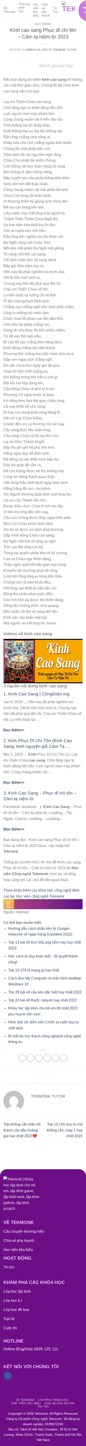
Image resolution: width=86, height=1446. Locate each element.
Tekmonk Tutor (64, 49)
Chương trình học (24, 7)
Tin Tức (55, 10)
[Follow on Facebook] (7, 1376)
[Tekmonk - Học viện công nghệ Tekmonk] (68, 8)
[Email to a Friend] (47, 1058)
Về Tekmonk (9, 10)
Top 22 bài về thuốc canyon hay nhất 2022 (42, 1000)
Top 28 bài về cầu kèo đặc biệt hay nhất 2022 (45, 992)
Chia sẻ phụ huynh (46, 10)
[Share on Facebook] (30, 1058)
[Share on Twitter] (39, 1058)
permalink (42, 1078)
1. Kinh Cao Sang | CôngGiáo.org (36, 694)
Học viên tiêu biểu (36, 10)
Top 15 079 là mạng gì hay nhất (33, 970)
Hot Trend (43, 24)
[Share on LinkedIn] (63, 1058)
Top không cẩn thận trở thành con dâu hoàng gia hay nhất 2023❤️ (22, 1130)
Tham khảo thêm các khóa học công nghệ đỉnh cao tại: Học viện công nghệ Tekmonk (41, 893)
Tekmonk (10, 851)
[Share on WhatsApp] (22, 1058)
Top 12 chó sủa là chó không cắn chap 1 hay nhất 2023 (65, 1130)
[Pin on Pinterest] (55, 1058)
